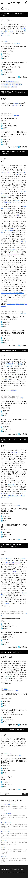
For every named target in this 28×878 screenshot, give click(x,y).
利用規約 (3, 869)
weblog (17, 103)
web (18, 174)
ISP (3, 295)
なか (2, 232)
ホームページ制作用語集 (7, 729)
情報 (15, 43)
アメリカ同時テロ (6, 84)
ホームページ (17, 105)
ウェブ (4, 24)
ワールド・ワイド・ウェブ (13, 562)
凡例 (18, 43)
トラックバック (12, 254)
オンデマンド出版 (17, 84)
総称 (6, 31)
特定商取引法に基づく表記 (11, 869)
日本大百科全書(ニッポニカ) (8, 151)
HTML (12, 228)
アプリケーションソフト (12, 81)
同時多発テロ (7, 202)
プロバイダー (11, 485)
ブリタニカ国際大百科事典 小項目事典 (11, 544)
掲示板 (20, 364)
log (13, 103)
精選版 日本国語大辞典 (7, 92)
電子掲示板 (9, 364)
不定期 (18, 215)
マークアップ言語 (7, 230)
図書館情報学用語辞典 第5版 (8, 350)
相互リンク (14, 87)
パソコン (11, 31)
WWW (22, 304)
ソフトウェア (6, 172)
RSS (7, 678)
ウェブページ (6, 379)
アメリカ (17, 200)
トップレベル (8, 366)
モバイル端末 (13, 250)
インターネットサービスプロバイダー (12, 293)
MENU (2, 2)
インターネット (11, 304)
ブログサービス (5, 35)
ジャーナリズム (5, 87)
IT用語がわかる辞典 (6, 652)
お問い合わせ (21, 869)
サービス (23, 172)
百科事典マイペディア (7, 439)
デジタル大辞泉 (5, 13)
